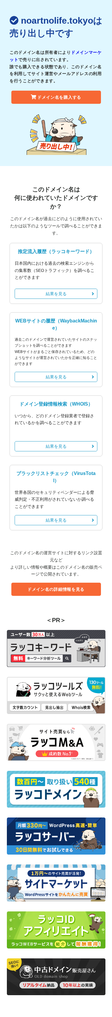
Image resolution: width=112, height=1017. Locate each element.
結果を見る (56, 293)
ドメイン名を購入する (59, 97)
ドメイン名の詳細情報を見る (56, 589)
